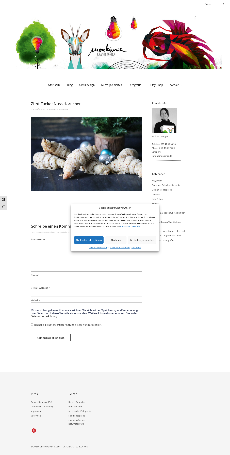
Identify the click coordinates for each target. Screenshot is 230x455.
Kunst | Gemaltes (111, 85)
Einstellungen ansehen (142, 240)
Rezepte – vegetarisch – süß (166, 235)
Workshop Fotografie (163, 240)
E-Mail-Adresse (40, 287)
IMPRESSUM (55, 446)
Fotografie (134, 85)
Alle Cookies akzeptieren (89, 240)
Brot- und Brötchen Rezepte (166, 185)
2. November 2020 (38, 109)
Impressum (136, 247)
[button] (34, 430)
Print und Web (76, 406)
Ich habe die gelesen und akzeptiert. (69, 324)
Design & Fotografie (162, 189)
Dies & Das (157, 198)
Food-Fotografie (77, 415)
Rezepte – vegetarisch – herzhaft (169, 231)
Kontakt (174, 85)
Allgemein (157, 180)
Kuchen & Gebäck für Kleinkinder (168, 212)
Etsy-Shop (156, 85)
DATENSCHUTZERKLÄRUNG (76, 446)
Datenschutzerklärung (130, 226)
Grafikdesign (87, 85)
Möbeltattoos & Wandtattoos (167, 221)
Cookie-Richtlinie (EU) (41, 402)
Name (35, 275)
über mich (36, 415)
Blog (70, 85)
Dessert (156, 194)
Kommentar (39, 239)
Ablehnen (116, 240)
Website (35, 300)
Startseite (54, 85)
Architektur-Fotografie (80, 411)
